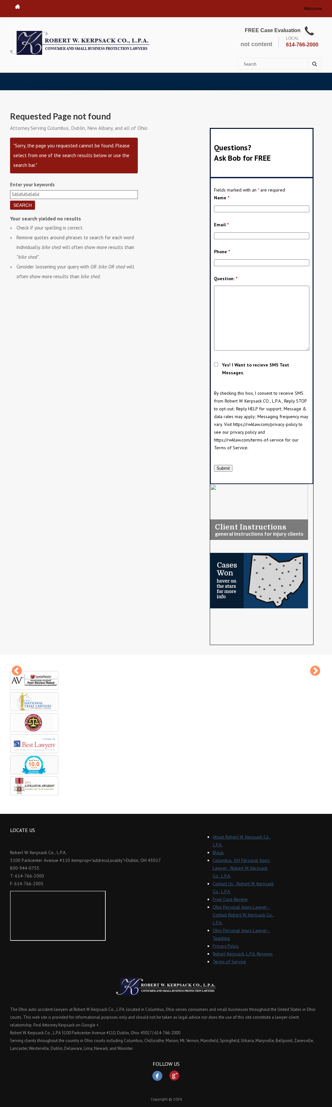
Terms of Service (229, 961)
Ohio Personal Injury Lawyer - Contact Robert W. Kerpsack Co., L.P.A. (243, 915)
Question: (225, 278)
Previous (17, 671)
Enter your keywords (32, 184)
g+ (174, 1075)
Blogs (218, 852)
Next (315, 671)
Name (221, 198)
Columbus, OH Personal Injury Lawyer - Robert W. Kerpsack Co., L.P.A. (241, 868)
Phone (222, 252)
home (17, 6)
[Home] (79, 43)
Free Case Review (230, 899)
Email (221, 225)
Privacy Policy (226, 946)
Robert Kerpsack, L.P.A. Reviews (243, 954)
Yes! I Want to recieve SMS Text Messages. (255, 369)
